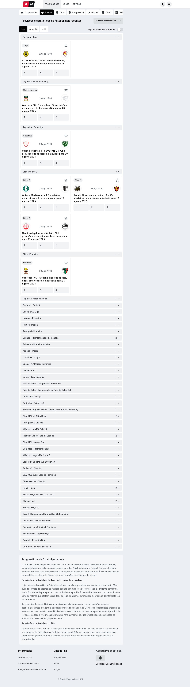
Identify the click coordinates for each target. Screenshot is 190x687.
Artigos (77, 4)
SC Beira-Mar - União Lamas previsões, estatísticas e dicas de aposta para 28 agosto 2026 (43, 63)
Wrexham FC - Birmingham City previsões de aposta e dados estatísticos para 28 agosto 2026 (44, 108)
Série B (26, 180)
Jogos (66, 4)
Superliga (27, 136)
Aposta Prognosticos (109, 650)
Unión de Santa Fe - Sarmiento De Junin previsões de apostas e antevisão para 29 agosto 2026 (45, 154)
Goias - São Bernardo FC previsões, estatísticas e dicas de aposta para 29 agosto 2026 (43, 198)
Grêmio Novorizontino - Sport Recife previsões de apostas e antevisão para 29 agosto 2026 (96, 198)
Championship (30, 90)
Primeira (27, 262)
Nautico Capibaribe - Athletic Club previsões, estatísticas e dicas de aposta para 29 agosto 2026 (44, 236)
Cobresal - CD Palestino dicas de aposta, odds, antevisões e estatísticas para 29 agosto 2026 (44, 280)
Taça (25, 45)
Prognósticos (52, 4)
